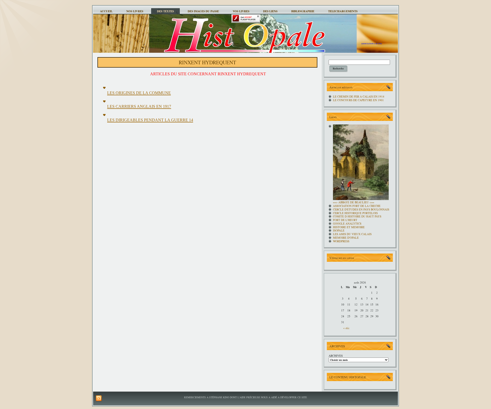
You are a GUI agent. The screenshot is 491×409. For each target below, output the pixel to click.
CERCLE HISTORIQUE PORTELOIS (355, 213)
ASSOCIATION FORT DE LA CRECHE (357, 206)
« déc (346, 328)
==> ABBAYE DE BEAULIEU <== (353, 202)
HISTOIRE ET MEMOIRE (349, 227)
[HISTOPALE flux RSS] (99, 398)
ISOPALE (338, 230)
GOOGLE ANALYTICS (347, 223)
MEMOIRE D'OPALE (346, 237)
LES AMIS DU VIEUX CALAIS (352, 234)
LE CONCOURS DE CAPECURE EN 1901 (358, 100)
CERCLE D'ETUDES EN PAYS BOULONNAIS (361, 209)
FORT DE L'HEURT (345, 220)
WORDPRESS (341, 241)
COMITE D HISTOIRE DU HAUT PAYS (357, 216)
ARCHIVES (336, 356)
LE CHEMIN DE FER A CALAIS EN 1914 (358, 96)
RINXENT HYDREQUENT (207, 62)
